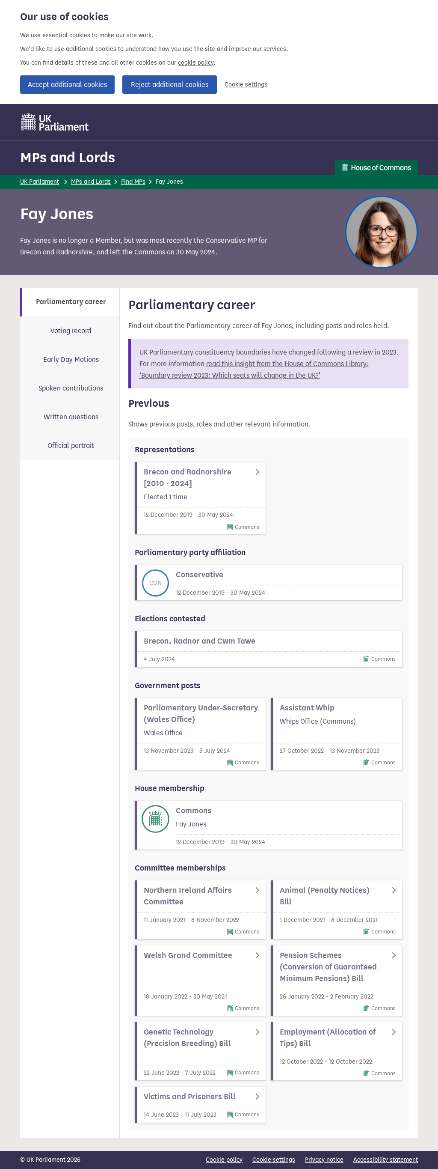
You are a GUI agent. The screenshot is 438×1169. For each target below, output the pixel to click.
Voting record (70, 331)
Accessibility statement (385, 1159)
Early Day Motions (71, 359)
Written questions (71, 417)
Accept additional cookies (67, 85)
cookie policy (195, 62)
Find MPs (133, 181)
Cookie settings (246, 84)
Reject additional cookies (169, 85)
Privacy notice (324, 1159)
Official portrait (70, 445)
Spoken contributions (70, 388)
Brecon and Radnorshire (56, 252)
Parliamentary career (71, 302)
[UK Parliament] (55, 122)
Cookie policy (224, 1159)
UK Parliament (39, 181)
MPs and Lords (67, 157)
